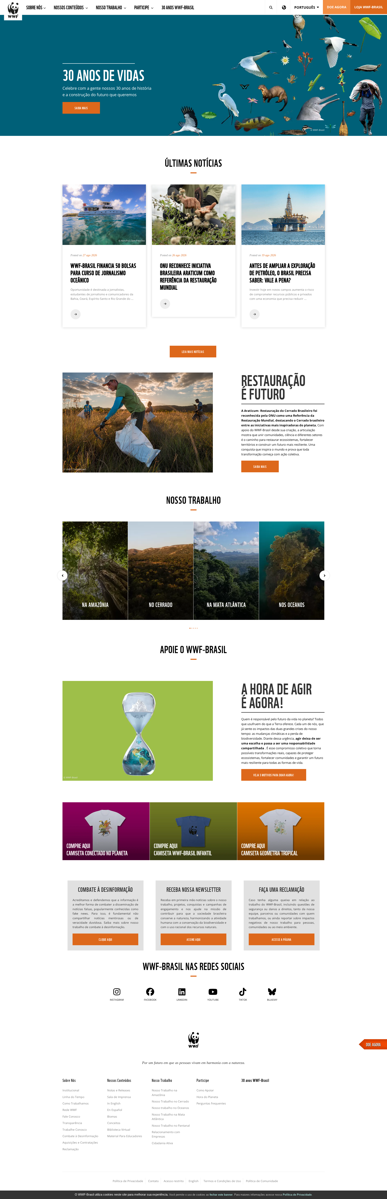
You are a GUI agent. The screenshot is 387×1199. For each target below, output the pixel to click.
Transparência (72, 1123)
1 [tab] (189, 628)
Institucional (70, 1090)
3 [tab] (193, 628)
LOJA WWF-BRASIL (368, 7)
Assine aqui (194, 939)
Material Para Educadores (124, 1136)
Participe (142, 6)
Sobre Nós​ (34, 6)
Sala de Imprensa (119, 1097)
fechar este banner (221, 1194)
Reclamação (70, 1149)
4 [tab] (195, 628)
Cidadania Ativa (162, 1143)
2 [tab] (191, 628)
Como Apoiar (205, 1090)
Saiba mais (260, 466)
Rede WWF (69, 1110)
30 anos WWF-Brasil (177, 6)
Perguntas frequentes (211, 1103)
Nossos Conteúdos (69, 6)
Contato (153, 1181)
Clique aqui (105, 939)
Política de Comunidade (262, 1181)
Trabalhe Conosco (74, 1129)
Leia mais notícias (193, 351)
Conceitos (113, 1123)
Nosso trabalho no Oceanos (170, 1108)
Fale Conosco (71, 1116)
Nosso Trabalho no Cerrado (170, 1101)
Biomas (112, 1116)
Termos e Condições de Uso (222, 1181)
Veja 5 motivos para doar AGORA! (273, 775)
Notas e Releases (118, 1090)
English (194, 1181)
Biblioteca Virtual (118, 1129)
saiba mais (81, 108)
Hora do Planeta (207, 1097)
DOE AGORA (373, 1044)
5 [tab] (197, 628)
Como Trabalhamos (75, 1103)
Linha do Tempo (73, 1097)
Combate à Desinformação (80, 1136)
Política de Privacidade (297, 1194)
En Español (114, 1110)
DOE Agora (336, 7)
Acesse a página (281, 939)
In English (114, 1103)
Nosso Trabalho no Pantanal (171, 1125)
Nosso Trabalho (109, 6)
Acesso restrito (174, 1181)
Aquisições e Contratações (80, 1142)
